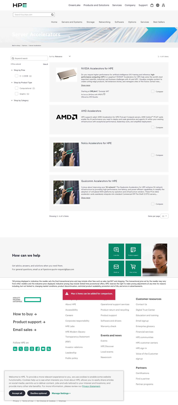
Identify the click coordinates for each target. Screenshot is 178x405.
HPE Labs (70, 326)
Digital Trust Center (145, 309)
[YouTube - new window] (43, 349)
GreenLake (74, 5)
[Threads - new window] (32, 349)
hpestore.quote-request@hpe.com (58, 269)
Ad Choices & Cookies (46, 401)
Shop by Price (19, 70)
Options (24, 45)
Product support (133, 255)
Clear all (45, 64)
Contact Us (141, 304)
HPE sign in (141, 348)
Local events (107, 351)
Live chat (116, 255)
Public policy (71, 358)
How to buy (133, 272)
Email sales (22, 329)
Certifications (142, 373)
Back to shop (16, 45)
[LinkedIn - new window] (15, 349)
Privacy (16, 401)
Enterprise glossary (145, 326)
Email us (116, 272)
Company (130, 5)
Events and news (111, 335)
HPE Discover (107, 346)
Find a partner (143, 378)
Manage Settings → (61, 393)
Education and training (147, 315)
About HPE (70, 304)
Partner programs (144, 384)
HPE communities (144, 337)
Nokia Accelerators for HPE (96, 143)
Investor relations (74, 347)
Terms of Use (27, 401)
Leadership (70, 352)
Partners (141, 367)
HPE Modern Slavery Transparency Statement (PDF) (77, 336)
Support (143, 5)
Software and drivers (111, 320)
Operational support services (115, 304)
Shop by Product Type (23, 82)
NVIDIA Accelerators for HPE (97, 68)
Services (117, 5)
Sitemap (62, 401)
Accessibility (71, 309)
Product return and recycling (115, 309)
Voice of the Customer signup (147, 356)
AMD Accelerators (91, 110)
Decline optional (38, 393)
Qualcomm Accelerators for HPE (99, 180)
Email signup (142, 320)
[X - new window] (21, 349)
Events (104, 340)
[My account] (163, 5)
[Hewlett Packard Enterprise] (20, 5)
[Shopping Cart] (152, 5)
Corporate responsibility (77, 320)
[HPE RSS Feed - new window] (49, 349)
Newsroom (106, 357)
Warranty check (108, 326)
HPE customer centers (147, 342)
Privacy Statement (91, 386)
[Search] (52, 15)
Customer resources (148, 299)
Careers (69, 315)
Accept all (17, 393)
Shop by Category (21, 100)
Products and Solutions (96, 5)
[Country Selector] (157, 5)
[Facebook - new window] (37, 349)
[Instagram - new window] (26, 349)
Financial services (144, 331)
